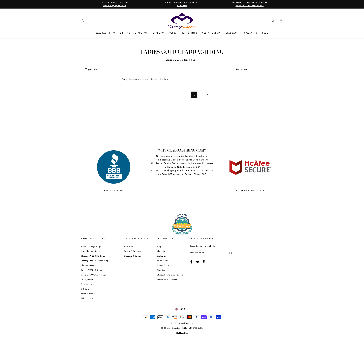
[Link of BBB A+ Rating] (113, 167)
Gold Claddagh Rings (90, 251)
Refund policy (87, 298)
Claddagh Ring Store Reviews (170, 274)
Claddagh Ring (105, 33)
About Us (161, 251)
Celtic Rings (189, 33)
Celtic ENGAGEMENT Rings (93, 274)
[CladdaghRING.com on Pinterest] (203, 262)
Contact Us (161, 255)
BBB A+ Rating (113, 190)
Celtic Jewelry (211, 33)
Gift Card (85, 288)
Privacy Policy (163, 265)
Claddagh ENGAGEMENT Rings (95, 260)
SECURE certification (250, 190)
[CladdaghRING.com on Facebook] (191, 262)
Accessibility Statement (167, 279)
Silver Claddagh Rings (91, 246)
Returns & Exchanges (133, 251)
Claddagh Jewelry (164, 33)
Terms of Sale (162, 260)
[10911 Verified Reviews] (182, 235)
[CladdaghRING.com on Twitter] (197, 262)
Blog (265, 33)
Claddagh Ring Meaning (241, 33)
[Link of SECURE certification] (250, 167)
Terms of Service (88, 293)
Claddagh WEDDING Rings (93, 255)
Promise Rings (87, 284)
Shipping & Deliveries (133, 255)
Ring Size (161, 270)
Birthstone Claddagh (134, 33)
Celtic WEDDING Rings (91, 270)
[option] (114, 4)
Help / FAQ (129, 246)
